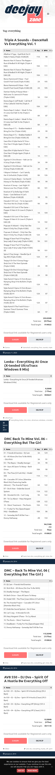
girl (44, 556)
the (51, 556)
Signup (39, 340)
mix (25, 420)
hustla (43, 749)
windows (42, 420)
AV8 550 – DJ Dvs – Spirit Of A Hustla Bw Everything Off (26, 679)
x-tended (49, 420)
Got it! (21, 770)
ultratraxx (34, 420)
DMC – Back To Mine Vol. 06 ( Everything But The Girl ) (26, 572)
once (29, 420)
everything (34, 347)
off (47, 749)
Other (7, 749)
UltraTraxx (9, 418)
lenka (21, 420)
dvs (30, 749)
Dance (7, 347)
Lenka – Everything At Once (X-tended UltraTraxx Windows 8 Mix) (26, 365)
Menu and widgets (48, 16)
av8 (27, 749)
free (40, 347)
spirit (50, 749)
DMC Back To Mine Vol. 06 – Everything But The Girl (25, 441)
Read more (32, 770)
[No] (52, 766)
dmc (32, 556)
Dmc (6, 556)
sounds (45, 347)
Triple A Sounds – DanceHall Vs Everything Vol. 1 (26, 42)
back (25, 556)
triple (50, 347)
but (28, 556)
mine (47, 556)
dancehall (26, 347)
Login (15, 340)
